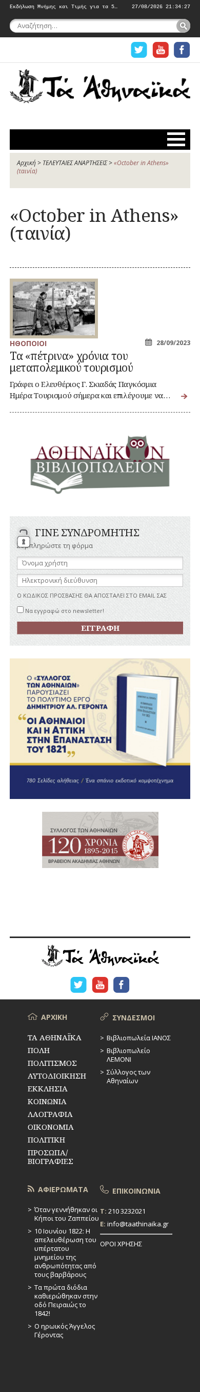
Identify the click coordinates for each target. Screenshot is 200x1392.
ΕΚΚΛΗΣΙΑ (48, 1088)
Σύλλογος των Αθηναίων (128, 1076)
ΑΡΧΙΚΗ (54, 1017)
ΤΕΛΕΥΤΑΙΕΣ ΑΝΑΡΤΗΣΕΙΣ (75, 162)
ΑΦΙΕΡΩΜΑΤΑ (63, 1189)
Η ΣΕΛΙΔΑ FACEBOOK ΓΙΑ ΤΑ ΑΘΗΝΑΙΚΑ (182, 50)
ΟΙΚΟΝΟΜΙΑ (51, 1127)
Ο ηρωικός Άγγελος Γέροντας (64, 1330)
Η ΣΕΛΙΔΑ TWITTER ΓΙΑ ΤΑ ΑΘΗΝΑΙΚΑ (139, 50)
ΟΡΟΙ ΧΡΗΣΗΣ (121, 1243)
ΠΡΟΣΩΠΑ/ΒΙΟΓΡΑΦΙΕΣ (50, 1156)
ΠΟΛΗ (39, 1050)
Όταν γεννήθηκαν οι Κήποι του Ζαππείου (66, 1214)
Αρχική (26, 162)
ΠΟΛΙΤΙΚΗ (46, 1139)
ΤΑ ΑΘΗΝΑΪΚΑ (100, 90)
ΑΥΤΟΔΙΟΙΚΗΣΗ (57, 1075)
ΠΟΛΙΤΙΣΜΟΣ (52, 1063)
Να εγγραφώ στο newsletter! (64, 610)
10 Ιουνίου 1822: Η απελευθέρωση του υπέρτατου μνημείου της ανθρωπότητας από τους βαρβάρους (65, 1252)
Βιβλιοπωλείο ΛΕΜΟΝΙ (128, 1055)
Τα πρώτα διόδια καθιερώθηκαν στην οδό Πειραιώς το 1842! (65, 1300)
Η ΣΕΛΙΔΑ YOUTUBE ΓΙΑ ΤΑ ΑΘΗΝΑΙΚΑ (160, 50)
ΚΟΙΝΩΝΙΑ (47, 1101)
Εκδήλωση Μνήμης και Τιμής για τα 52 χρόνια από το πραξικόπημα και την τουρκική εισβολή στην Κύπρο (64, 7)
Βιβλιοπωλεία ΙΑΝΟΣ (139, 1037)
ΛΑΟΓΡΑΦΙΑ (50, 1114)
